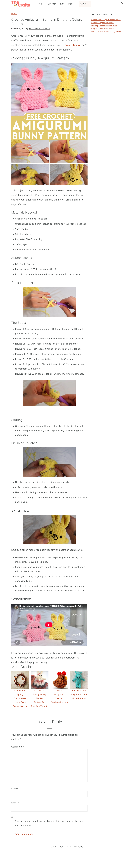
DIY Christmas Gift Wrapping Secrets (106, 31)
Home (41, 4)
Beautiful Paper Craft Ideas (102, 23)
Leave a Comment (42, 29)
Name (15, 788)
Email (15, 802)
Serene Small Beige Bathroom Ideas (106, 20)
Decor (71, 4)
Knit (62, 4)
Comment (17, 746)
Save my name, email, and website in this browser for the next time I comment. (49, 823)
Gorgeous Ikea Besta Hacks (102, 29)
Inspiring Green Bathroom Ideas (104, 26)
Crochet (52, 4)
